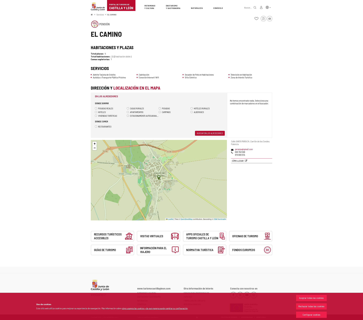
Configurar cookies (311, 314)
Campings (166, 112)
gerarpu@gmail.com (244, 149)
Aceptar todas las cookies (311, 297)
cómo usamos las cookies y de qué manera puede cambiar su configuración (155, 308)
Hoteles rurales (202, 108)
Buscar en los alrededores (210, 133)
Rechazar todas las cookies (311, 306)
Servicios (100, 14)
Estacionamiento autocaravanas (144, 115)
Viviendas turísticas (107, 115)
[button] (268, 7)
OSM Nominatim (220, 219)
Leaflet (170, 219)
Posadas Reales (105, 108)
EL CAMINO (111, 14)
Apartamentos (136, 112)
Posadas (166, 108)
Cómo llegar (238, 160)
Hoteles (102, 112)
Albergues (199, 112)
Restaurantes (104, 126)
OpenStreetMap (186, 219)
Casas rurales (137, 108)
